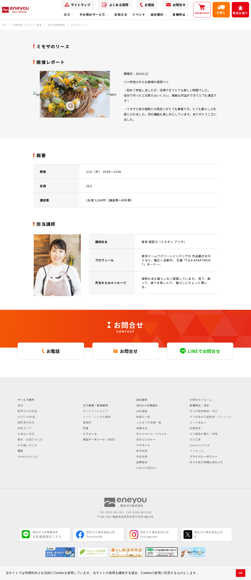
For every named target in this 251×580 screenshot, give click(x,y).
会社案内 (157, 14)
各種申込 (179, 14)
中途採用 (141, 456)
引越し (221, 12)
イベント (138, 14)
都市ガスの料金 (27, 411)
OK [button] (240, 573)
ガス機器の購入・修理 (204, 434)
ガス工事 (195, 439)
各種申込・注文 (199, 405)
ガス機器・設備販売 (95, 405)
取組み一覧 (143, 417)
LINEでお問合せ (146, 468)
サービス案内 (26, 399)
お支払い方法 (26, 434)
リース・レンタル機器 (97, 417)
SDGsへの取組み (147, 405)
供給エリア (25, 428)
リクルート (143, 445)
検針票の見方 (26, 422)
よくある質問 (118, 4)
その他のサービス (92, 14)
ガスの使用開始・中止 (204, 411)
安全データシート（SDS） (100, 439)
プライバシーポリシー (204, 456)
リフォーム (90, 434)
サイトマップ (80, 4)
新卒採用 (141, 451)
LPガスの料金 (26, 417)
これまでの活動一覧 (149, 422)
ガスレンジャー (146, 439)
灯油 (86, 428)
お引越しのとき (27, 445)
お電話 (149, 4)
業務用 (87, 422)
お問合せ (179, 4)
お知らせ (120, 14)
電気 (20, 451)
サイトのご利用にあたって (206, 462)
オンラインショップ (95, 411)
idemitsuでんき (28, 456)
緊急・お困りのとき (30, 439)
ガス (67, 14)
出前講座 (141, 411)
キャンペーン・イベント (151, 434)
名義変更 (195, 428)
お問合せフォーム (201, 399)
